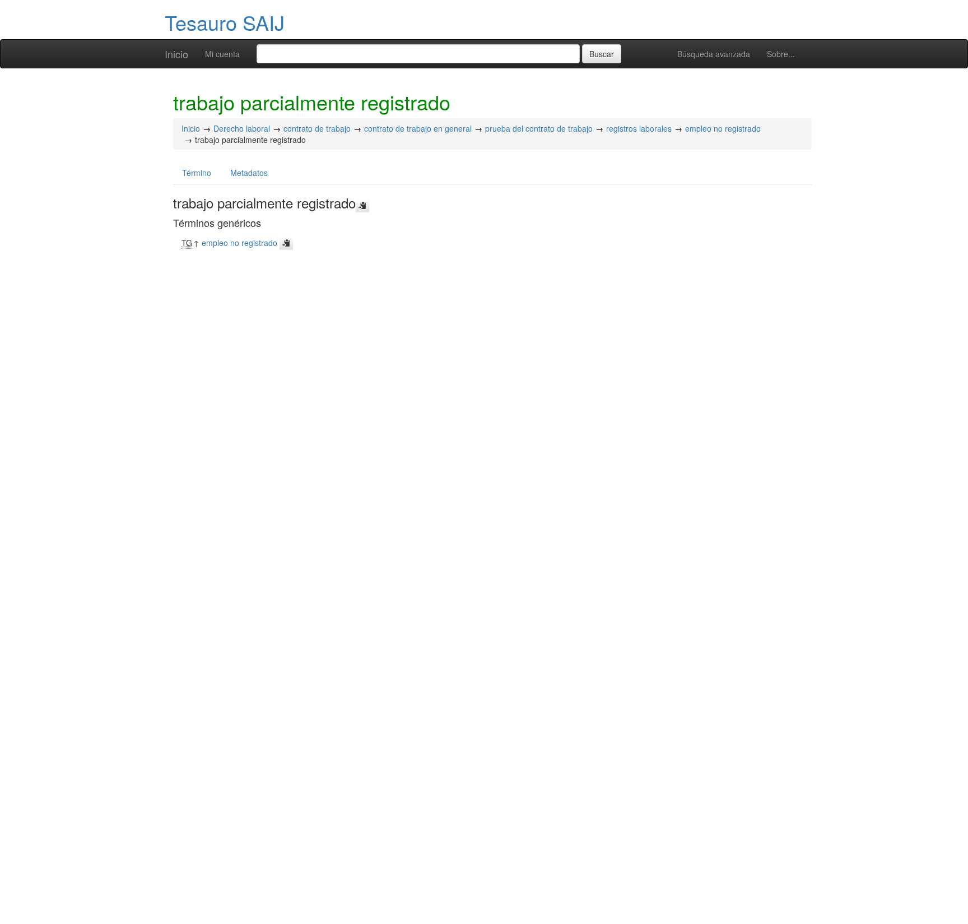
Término (196, 172)
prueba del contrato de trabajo (539, 128)
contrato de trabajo (317, 128)
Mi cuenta (222, 53)
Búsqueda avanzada (713, 53)
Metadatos (249, 172)
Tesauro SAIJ (225, 22)
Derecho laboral (241, 128)
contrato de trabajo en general (418, 128)
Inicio (176, 54)
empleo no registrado (723, 128)
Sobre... (781, 53)
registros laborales (639, 128)
